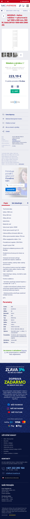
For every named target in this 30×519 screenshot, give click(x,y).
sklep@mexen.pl (16, 141)
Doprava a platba (8, 445)
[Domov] (2, 1)
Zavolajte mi (10, 189)
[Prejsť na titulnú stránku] (8, 6)
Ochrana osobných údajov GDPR (12, 449)
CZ (5, 1)
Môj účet (6, 441)
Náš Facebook (17, 405)
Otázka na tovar (10, 123)
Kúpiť (16, 91)
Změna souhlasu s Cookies (11, 453)
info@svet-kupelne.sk (13, 473)
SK (8, 1)
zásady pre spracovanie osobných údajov (12, 193)
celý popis (21, 164)
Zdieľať (8, 131)
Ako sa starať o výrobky (12, 127)
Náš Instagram (16, 408)
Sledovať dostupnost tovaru (14, 119)
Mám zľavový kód (8, 439)
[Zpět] (4, 16)
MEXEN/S (14, 139)
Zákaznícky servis (8, 447)
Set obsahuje (17, 203)
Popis (6, 203)
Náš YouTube (16, 412)
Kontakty (6, 451)
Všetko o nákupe (8, 443)
